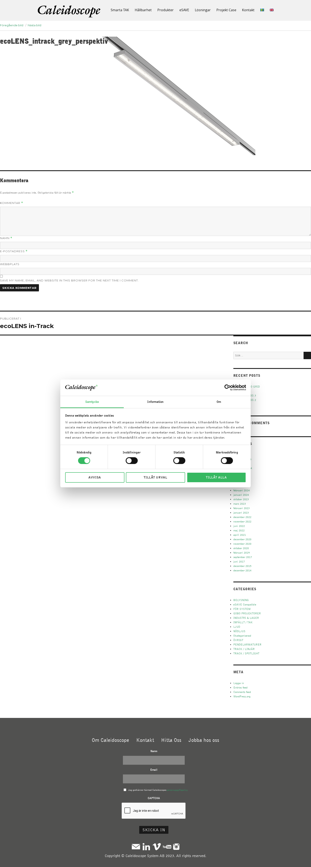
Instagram (176, 846)
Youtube (167, 846)
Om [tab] (219, 402)
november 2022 (242, 521)
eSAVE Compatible (244, 604)
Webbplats (9, 264)
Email (153, 769)
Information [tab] (155, 402)
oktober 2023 (241, 499)
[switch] (132, 460)
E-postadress (14, 251)
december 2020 (242, 539)
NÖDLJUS (239, 631)
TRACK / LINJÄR (244, 649)
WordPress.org (241, 696)
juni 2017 (239, 561)
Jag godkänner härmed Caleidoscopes (158, 789)
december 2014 (242, 570)
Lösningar (203, 10)
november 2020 (242, 543)
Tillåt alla (216, 477)
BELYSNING (241, 600)
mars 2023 (239, 503)
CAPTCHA (154, 798)
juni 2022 (239, 526)
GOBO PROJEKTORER (247, 613)
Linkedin (146, 846)
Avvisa (94, 477)
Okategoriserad (242, 635)
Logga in (238, 683)
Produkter (165, 10)
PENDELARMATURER (247, 644)
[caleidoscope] (69, 11)
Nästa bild (34, 25)
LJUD (236, 626)
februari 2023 (241, 508)
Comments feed (242, 692)
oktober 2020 (241, 548)
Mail (136, 846)
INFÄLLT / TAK (243, 622)
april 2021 (239, 534)
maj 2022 (239, 530)
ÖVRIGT (238, 640)
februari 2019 (241, 552)
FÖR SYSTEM (242, 609)
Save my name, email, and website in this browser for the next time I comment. (69, 280)
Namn (6, 238)
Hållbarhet (143, 10)
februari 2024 (241, 490)
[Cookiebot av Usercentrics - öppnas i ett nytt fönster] (227, 387)
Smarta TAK (120, 10)
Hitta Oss (171, 740)
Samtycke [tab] (92, 402)
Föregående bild (11, 25)
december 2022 (242, 517)
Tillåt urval (155, 477)
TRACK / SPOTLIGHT (246, 653)
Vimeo (156, 846)
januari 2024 (241, 494)
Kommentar (11, 203)
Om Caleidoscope (110, 740)
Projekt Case (226, 10)
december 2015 (242, 566)
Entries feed (240, 687)
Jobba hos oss (204, 740)
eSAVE (184, 10)
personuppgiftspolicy (177, 789)
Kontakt (248, 10)
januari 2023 (241, 512)
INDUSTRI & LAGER (246, 617)
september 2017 (242, 557)
